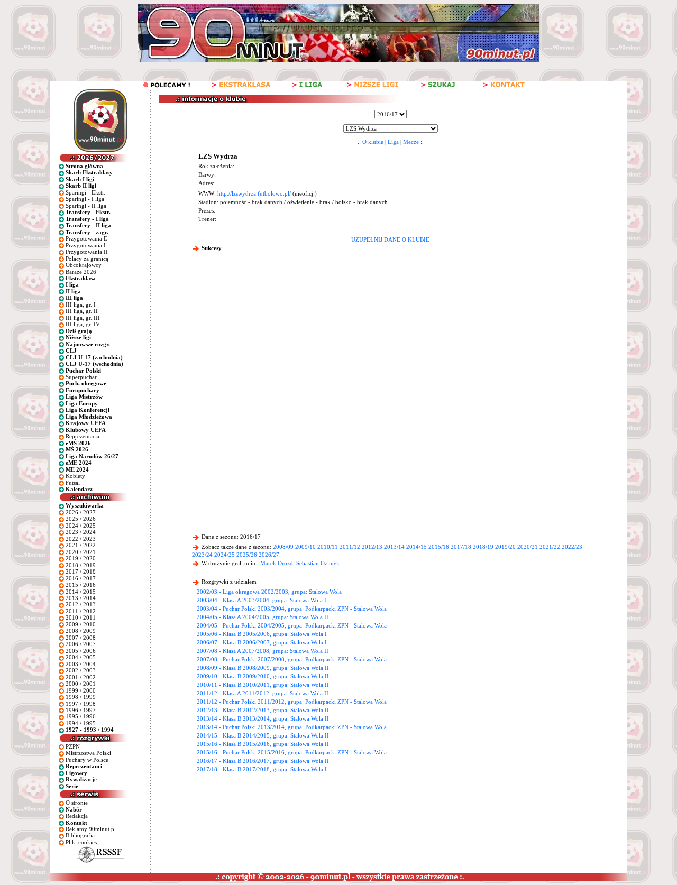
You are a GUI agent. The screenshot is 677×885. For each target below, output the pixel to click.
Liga (393, 142)
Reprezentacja (82, 436)
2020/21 (527, 546)
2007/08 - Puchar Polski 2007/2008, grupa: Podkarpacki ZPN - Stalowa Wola (292, 659)
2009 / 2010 (81, 624)
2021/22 (549, 546)
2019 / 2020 (81, 558)
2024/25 (224, 554)
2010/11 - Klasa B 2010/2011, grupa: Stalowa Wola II (263, 684)
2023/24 (202, 554)
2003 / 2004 (81, 664)
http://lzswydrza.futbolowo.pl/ (254, 193)
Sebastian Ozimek (318, 563)
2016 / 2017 (81, 578)
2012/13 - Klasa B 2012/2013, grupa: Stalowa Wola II (263, 710)
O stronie (77, 802)
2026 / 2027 (81, 512)
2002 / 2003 (81, 670)
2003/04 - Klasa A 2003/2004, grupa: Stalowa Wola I (261, 600)
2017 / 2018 (81, 571)
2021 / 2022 (81, 545)
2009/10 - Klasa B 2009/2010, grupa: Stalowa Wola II (263, 676)
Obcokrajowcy (84, 265)
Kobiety (75, 476)
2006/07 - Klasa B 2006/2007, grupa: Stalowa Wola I (262, 642)
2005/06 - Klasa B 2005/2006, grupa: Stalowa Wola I (262, 634)
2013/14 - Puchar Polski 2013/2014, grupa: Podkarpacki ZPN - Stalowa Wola (292, 727)
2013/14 (394, 546)
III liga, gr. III (83, 318)
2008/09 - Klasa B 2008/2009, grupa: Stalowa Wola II (263, 668)
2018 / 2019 (81, 565)
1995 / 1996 (81, 716)
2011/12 (350, 546)
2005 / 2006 (81, 651)
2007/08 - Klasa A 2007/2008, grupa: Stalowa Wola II (262, 651)
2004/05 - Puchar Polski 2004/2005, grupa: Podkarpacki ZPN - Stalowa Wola (292, 625)
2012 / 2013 (81, 604)
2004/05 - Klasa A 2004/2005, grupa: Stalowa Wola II (262, 617)
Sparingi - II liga (86, 205)
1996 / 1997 (81, 710)
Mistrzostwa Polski (88, 753)
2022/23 (572, 546)
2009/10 (305, 546)
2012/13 (372, 546)
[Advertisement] (390, 338)
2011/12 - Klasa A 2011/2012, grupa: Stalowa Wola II (262, 693)
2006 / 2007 (81, 644)
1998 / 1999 (81, 697)
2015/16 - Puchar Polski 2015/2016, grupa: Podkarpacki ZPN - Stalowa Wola (292, 752)
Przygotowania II (87, 251)
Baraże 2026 (81, 272)
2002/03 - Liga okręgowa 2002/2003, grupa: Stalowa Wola (269, 591)
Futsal (73, 483)
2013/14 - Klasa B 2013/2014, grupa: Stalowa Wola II (263, 718)
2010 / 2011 (81, 617)
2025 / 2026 (81, 518)
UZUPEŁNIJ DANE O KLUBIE (390, 239)
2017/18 (461, 546)
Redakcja (77, 816)
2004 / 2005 (81, 657)
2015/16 (438, 546)
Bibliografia (80, 835)
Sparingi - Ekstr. (85, 192)
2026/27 (269, 554)
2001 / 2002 (81, 677)
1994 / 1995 (81, 723)
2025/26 (246, 554)
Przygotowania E (86, 238)
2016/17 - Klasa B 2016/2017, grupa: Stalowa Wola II (263, 761)
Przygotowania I (86, 245)
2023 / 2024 (81, 532)
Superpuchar (81, 377)
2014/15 (416, 546)
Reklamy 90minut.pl (91, 829)
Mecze (411, 142)
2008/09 (283, 546)
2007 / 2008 (81, 637)
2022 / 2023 (81, 539)
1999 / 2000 (81, 690)
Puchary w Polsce (87, 760)
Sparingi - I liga (85, 199)
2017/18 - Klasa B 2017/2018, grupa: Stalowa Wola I (262, 769)
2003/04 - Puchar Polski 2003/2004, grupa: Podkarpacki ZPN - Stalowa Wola (292, 608)
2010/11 (327, 546)
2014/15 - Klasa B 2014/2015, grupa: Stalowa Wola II (263, 735)
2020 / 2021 (81, 552)
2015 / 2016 (81, 585)
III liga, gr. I (81, 304)
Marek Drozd (276, 563)
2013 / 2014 (81, 598)
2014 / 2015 (81, 591)
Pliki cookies (81, 842)
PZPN (73, 746)
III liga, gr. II (82, 311)
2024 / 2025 (81, 525)
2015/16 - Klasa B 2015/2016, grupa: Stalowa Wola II (263, 744)
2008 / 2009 (81, 631)
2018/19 (483, 546)
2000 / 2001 (81, 683)
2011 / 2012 (81, 611)
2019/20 (505, 546)
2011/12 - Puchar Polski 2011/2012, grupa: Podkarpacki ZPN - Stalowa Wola (292, 701)
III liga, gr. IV (83, 324)
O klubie (372, 142)
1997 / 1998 (81, 703)
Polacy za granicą (87, 258)
